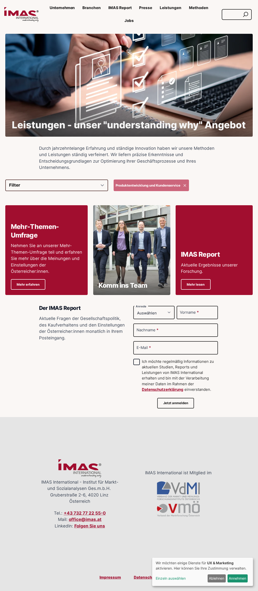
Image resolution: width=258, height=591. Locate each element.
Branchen (91, 8)
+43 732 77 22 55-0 (85, 513)
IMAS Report (120, 8)
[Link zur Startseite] (21, 14)
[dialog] (202, 572)
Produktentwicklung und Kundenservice (148, 185)
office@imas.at (85, 519)
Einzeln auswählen (171, 578)
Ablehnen (216, 578)
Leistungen (170, 8)
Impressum (110, 577)
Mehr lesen (196, 284)
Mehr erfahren (28, 284)
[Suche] (245, 14)
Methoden (198, 8)
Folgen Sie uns (89, 525)
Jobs (129, 20)
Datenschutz (146, 577)
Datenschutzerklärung (162, 389)
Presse (145, 8)
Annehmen (237, 578)
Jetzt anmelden (175, 403)
